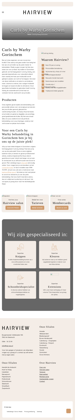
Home (29, 34)
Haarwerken (43, 374)
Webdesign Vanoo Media (14, 411)
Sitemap (39, 411)
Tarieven (42, 372)
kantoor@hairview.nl (9, 172)
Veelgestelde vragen (46, 379)
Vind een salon (44, 370)
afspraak (24, 163)
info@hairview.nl (7, 346)
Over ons (42, 367)
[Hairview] (37, 12)
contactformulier (7, 167)
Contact (42, 381)
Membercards (44, 377)
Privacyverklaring (29, 411)
